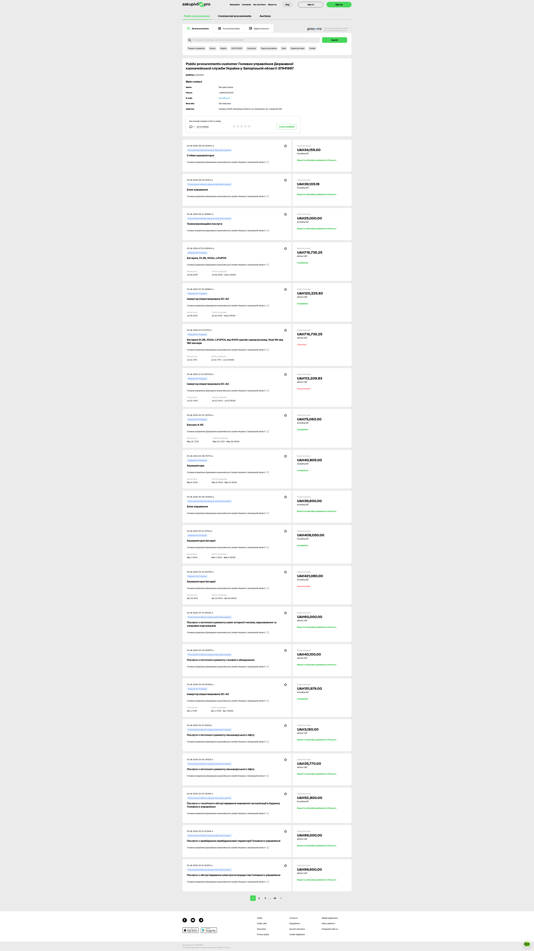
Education (235, 4)
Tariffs (259, 918)
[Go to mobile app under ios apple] (190, 930)
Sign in (310, 4)
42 (275, 898)
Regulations (294, 923)
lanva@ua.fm (224, 98)
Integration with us (330, 929)
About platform (328, 923)
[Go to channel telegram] (201, 920)
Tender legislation (297, 934)
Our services (259, 4)
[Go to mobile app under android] (209, 930)
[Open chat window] (527, 944)
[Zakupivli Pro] (196, 4)
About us (272, 4)
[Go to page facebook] (184, 920)
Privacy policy (263, 934)
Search (334, 40)
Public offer (262, 923)
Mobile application (330, 918)
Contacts (246, 4)
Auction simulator (297, 929)
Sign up (339, 4)
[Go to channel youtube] (193, 920)
